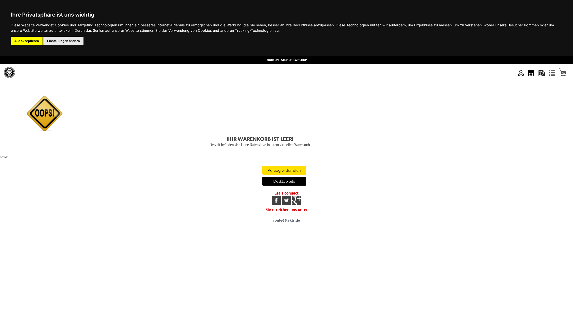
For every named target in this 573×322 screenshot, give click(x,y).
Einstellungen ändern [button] (63, 41)
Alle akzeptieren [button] (26, 41)
